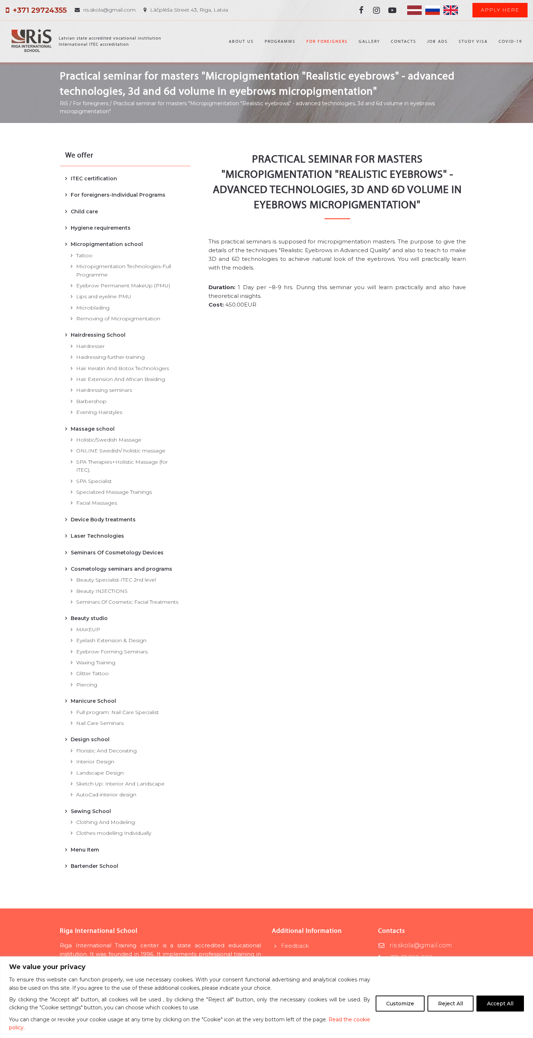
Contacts (403, 41)
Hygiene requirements (101, 228)
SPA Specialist (94, 481)
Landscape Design (100, 773)
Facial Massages (96, 503)
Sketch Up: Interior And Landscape (120, 783)
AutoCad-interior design (106, 794)
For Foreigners (327, 41)
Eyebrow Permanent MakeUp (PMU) (123, 285)
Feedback (295, 945)
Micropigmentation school (107, 244)
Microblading (93, 307)
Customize (400, 1003)
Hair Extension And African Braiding (120, 379)
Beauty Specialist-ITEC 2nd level (116, 580)
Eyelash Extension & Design (111, 640)
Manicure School (93, 701)
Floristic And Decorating (106, 750)
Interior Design (95, 761)
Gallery (369, 41)
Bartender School (94, 866)
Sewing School (91, 811)
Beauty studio (89, 618)
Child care (84, 211)
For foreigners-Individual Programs (118, 195)
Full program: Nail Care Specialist (117, 712)
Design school (90, 739)
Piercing (86, 684)
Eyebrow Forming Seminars (112, 651)
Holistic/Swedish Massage (108, 439)
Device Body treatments (103, 519)
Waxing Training (95, 662)
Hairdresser (90, 346)
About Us (241, 41)
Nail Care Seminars (100, 723)
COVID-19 (510, 41)
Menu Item (85, 849)
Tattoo (84, 255)
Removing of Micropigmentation (118, 318)
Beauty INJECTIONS (102, 591)
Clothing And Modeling (105, 822)
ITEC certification (94, 178)
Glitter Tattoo (92, 673)
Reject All (450, 1003)
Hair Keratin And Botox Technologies (122, 368)
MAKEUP (88, 629)
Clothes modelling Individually (113, 833)
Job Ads (437, 41)
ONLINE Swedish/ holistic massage (120, 450)
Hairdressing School (98, 335)
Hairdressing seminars (104, 390)
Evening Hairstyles (99, 412)
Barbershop (91, 401)
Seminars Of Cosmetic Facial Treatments (127, 602)
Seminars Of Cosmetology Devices (117, 552)
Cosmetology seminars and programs (121, 569)
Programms (280, 41)
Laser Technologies (97, 536)
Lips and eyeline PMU (103, 296)
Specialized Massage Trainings (114, 492)
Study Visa (473, 41)
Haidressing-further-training (110, 357)
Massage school (93, 429)
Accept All (500, 1003)
